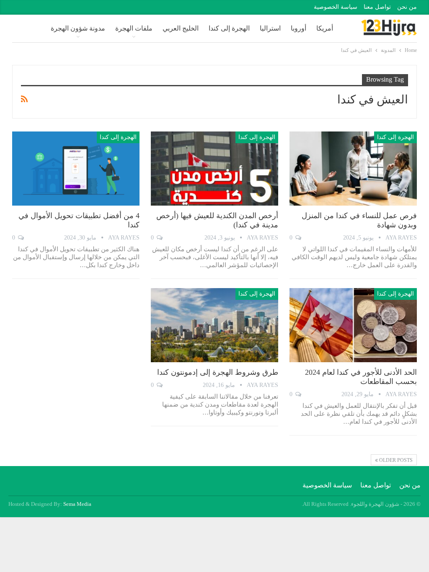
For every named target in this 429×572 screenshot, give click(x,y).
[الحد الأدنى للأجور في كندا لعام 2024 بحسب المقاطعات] (353, 325)
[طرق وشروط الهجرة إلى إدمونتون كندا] (214, 325)
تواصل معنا (377, 7)
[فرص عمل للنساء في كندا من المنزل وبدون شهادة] (353, 168)
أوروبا (298, 28)
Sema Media (77, 504)
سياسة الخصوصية (335, 7)
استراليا (270, 28)
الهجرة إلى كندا (229, 28)
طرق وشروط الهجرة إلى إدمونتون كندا (217, 372)
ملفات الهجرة (133, 28)
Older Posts (395, 460)
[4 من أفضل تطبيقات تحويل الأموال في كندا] (76, 168)
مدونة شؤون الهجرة (78, 28)
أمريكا (324, 28)
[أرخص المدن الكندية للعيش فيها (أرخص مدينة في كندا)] (214, 168)
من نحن (407, 7)
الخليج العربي (181, 28)
